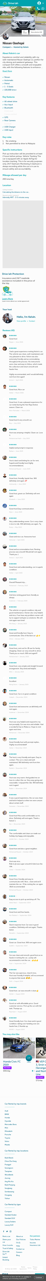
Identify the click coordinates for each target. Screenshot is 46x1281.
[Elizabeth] (5, 491)
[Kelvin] (8, 318)
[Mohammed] (5, 645)
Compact (16, 47)
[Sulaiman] (5, 592)
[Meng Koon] (5, 678)
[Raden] (5, 775)
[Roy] (5, 417)
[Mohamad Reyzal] (5, 458)
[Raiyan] (5, 336)
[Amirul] (5, 348)
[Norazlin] (5, 922)
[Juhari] (5, 858)
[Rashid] (5, 754)
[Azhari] (5, 739)
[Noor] (5, 506)
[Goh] (5, 970)
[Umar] (5, 630)
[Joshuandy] (5, 475)
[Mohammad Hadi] (5, 430)
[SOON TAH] (5, 830)
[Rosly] (5, 518)
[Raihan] (5, 445)
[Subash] (5, 691)
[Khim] (5, 663)
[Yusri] (5, 952)
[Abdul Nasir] (5, 896)
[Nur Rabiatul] (5, 909)
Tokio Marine (35, 1240)
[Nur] (5, 813)
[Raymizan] (5, 1000)
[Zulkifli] (5, 939)
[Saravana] (5, 795)
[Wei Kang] (5, 607)
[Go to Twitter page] (7, 1231)
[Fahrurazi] (5, 534)
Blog (18, 1255)
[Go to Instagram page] (10, 1231)
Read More (7, 71)
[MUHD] (5, 1018)
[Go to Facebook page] (4, 1231)
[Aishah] (5, 988)
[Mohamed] (5, 719)
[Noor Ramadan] (5, 399)
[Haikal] (5, 387)
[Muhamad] (5, 579)
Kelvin (26, 47)
